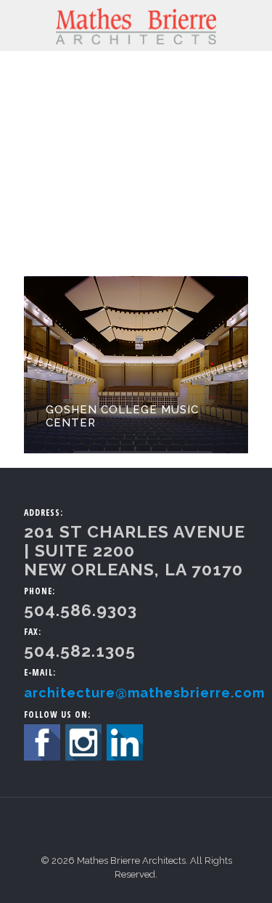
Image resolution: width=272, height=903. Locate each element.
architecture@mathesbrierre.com (144, 692)
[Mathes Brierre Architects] (136, 25)
